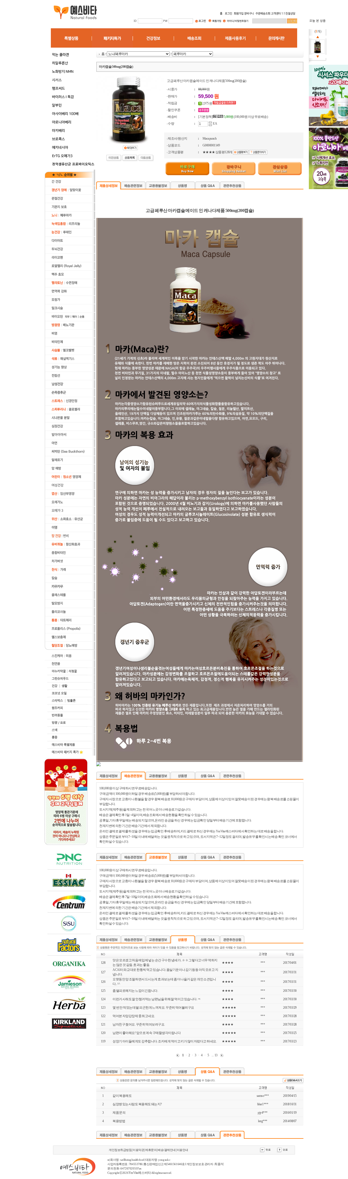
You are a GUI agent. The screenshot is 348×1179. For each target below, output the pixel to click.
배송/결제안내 (167, 1150)
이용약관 (138, 1150)
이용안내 (182, 1150)
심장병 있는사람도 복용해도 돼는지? (137, 1104)
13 (216, 1055)
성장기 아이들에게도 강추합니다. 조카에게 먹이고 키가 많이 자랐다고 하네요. (165, 1041)
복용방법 (119, 1121)
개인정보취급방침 (120, 1150)
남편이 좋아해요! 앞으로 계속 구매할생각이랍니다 (147, 1033)
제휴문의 (151, 1150)
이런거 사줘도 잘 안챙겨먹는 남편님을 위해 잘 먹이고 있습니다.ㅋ (156, 999)
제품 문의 (119, 1113)
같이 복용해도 (122, 1096)
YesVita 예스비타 (140, 1173)
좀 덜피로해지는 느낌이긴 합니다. (135, 991)
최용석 (219, 1164)
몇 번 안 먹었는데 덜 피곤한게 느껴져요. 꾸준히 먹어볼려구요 (153, 1007)
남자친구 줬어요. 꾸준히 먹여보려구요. (139, 1024)
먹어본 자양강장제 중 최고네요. (134, 1016)
